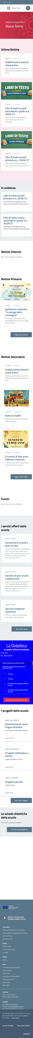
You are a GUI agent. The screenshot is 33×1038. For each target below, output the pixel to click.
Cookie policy (6, 982)
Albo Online (6, 973)
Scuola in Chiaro (7, 936)
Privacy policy (15, 1018)
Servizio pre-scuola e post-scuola (16, 544)
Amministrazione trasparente (11, 967)
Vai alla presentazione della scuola (16, 700)
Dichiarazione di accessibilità (11, 976)
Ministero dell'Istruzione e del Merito (14, 930)
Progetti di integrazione (11, 778)
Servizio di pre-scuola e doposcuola (17, 577)
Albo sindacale (7, 970)
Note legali (6, 985)
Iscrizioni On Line (8, 939)
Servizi (5, 960)
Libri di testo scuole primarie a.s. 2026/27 (17, 158)
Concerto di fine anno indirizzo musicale (16, 457)
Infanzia (10, 674)
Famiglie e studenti (10, 539)
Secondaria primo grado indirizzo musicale (18, 691)
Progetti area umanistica (12, 720)
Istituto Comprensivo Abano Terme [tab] (13, 663)
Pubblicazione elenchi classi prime (17, 63)
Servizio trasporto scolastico (15, 610)
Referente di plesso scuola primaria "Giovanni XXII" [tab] (13, 667)
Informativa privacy (8, 979)
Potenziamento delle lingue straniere (16, 725)
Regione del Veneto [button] (7, 2)
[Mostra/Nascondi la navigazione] (2, 8)
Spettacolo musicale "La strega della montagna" (16, 312)
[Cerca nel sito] (28, 8)
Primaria (10, 679)
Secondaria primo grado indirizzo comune (18, 684)
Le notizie (8, 58)
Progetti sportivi (14, 782)
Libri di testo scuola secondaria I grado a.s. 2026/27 (17, 111)
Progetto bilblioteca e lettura (17, 754)
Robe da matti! (13, 416)
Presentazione (7, 946)
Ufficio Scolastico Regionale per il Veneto (15, 933)
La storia (5, 952)
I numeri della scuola (9, 949)
